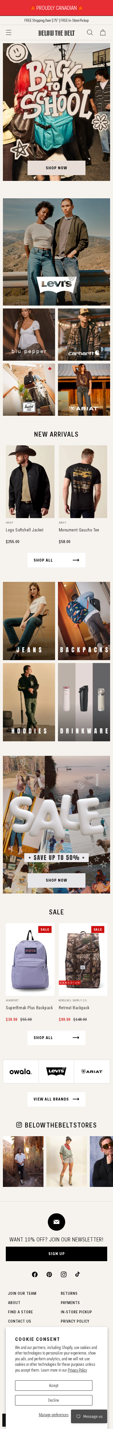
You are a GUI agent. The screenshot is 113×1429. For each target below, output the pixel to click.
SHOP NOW (56, 167)
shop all (43, 560)
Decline (53, 1400)
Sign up (56, 1253)
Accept (54, 1385)
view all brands (51, 1099)
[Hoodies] (29, 702)
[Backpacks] (84, 621)
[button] (8, 32)
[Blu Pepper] (29, 334)
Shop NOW (56, 880)
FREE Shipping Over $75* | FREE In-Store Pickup (56, 20)
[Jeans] (29, 621)
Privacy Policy (77, 1370)
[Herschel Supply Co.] (29, 390)
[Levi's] (56, 252)
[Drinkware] (84, 702)
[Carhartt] (84, 334)
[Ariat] (84, 390)
